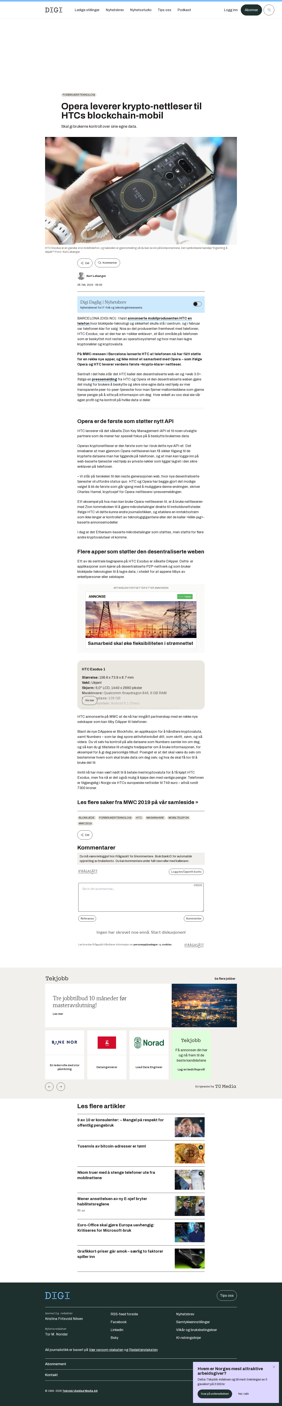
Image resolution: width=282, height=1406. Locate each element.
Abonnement (55, 1364)
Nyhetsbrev (185, 1314)
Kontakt (51, 1375)
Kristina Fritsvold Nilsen (64, 1319)
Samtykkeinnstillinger (193, 1322)
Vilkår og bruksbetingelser (196, 1330)
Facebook (118, 1322)
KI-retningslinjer (188, 1338)
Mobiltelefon (179, 817)
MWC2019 (85, 823)
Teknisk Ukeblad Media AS (80, 1391)
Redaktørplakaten (143, 1350)
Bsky (114, 1338)
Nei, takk (243, 1393)
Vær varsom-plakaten (106, 1350)
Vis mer (89, 700)
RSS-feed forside (124, 1314)
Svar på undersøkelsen (215, 1393)
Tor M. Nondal (56, 1334)
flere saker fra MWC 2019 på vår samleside (140, 802)
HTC (139, 817)
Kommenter (110, 262)
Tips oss (227, 1295)
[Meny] (269, 10)
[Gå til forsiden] (53, 10)
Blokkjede (87, 817)
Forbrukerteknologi (79, 94)
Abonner (251, 10)
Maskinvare (155, 817)
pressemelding (104, 379)
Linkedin (116, 1330)
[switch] (197, 304)
